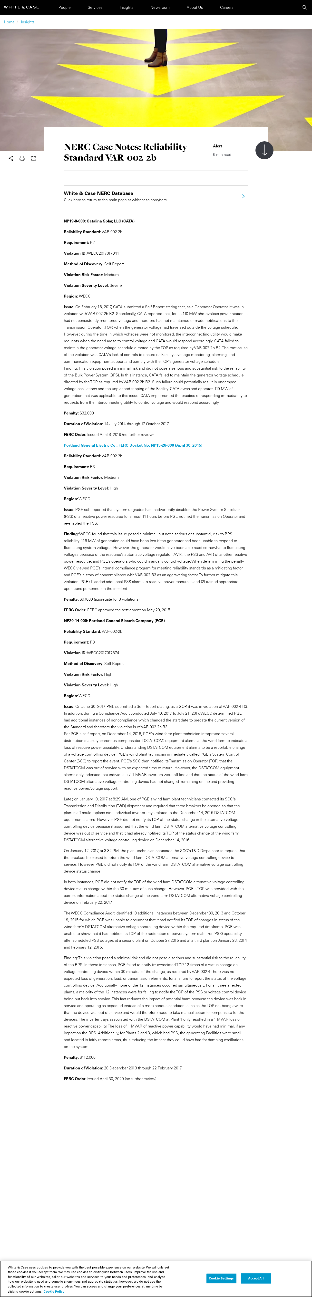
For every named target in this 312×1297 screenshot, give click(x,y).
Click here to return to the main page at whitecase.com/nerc (115, 196)
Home (9, 21)
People (64, 7)
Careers (227, 7)
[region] (156, 1279)
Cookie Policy (54, 1291)
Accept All (255, 1278)
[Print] (25, 157)
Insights (126, 7)
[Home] (21, 7)
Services (95, 7)
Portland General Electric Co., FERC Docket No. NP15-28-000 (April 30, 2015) (133, 445)
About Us (195, 7)
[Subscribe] (33, 157)
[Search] (304, 7)
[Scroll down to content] (264, 150)
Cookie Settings (221, 1278)
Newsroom (160, 7)
